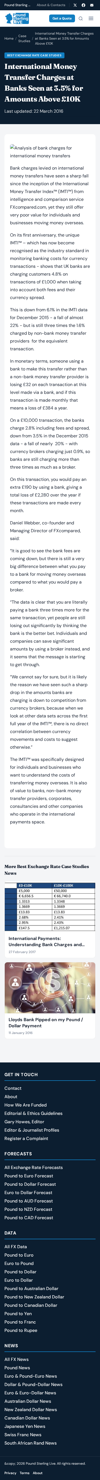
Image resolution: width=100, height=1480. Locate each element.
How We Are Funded (25, 1105)
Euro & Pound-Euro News (30, 1376)
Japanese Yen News (24, 1426)
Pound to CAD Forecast (28, 1218)
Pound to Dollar (20, 1272)
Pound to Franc (20, 1322)
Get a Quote (62, 18)
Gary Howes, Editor (24, 1122)
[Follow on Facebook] (83, 5)
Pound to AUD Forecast (28, 1201)
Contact (12, 1088)
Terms (24, 1473)
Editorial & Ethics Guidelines (33, 1113)
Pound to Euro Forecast (28, 1176)
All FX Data (15, 1247)
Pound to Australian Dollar (31, 1288)
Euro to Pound (19, 1263)
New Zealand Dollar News (30, 1409)
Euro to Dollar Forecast (28, 1192)
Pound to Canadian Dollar (30, 1305)
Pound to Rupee (20, 1330)
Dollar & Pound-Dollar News (33, 1384)
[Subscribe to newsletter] (92, 5)
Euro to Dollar (18, 1280)
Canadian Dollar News (27, 1418)
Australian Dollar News (27, 1401)
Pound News (17, 1368)
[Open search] (80, 18)
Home (9, 38)
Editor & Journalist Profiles (31, 1130)
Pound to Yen (18, 1314)
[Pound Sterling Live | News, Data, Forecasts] (16, 18)
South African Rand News (30, 1443)
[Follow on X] (75, 5)
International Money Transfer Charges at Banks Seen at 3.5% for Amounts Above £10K (64, 38)
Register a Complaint (26, 1138)
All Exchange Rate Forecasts (33, 1167)
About (10, 1097)
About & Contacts (51, 5)
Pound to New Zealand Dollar (34, 1297)
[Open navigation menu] (91, 18)
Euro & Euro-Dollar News (30, 1393)
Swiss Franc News (22, 1435)
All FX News (16, 1359)
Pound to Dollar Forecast (30, 1184)
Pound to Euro (19, 1255)
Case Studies (24, 38)
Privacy (10, 1473)
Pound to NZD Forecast (28, 1209)
